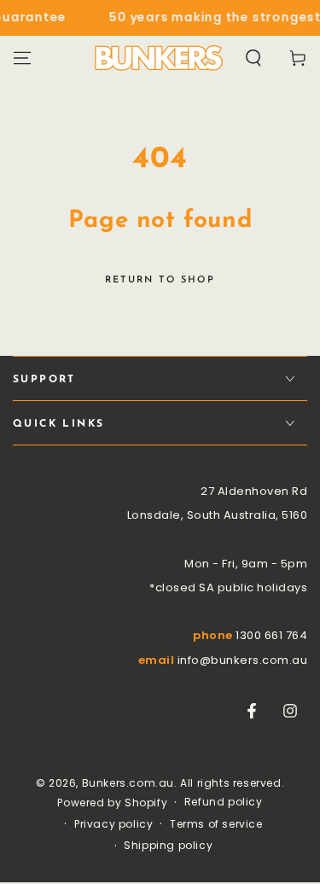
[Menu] (22, 58)
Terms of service (216, 824)
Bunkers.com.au (128, 783)
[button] (253, 58)
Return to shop (160, 280)
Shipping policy (168, 845)
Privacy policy (113, 824)
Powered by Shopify (112, 803)
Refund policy (223, 802)
